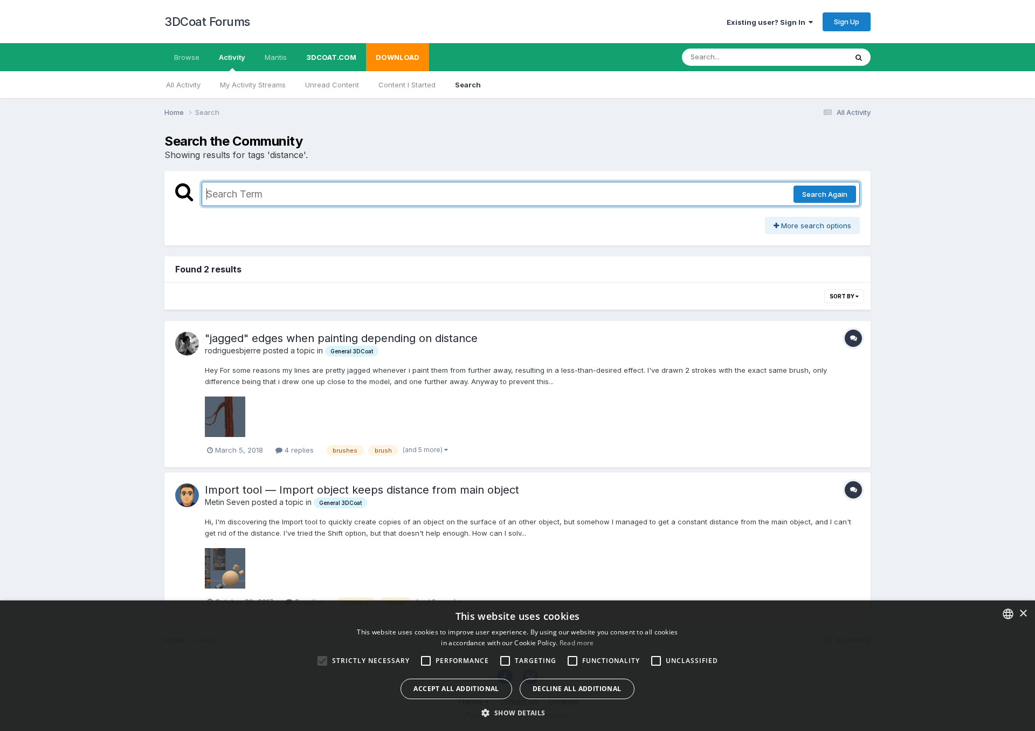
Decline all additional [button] (577, 688)
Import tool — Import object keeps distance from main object (362, 489)
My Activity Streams (253, 84)
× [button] (1023, 614)
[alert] (517, 665)
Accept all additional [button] (456, 688)
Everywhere (813, 57)
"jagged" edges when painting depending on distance (341, 338)
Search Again (824, 194)
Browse (186, 57)
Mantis (276, 57)
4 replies (298, 450)
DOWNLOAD (397, 57)
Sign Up (846, 21)
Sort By (842, 296)
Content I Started (407, 84)
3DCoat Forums (207, 22)
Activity (232, 57)
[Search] (859, 57)
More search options (815, 225)
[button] (517, 712)
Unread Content (332, 84)
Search (468, 84)
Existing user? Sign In (768, 22)
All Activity (183, 84)
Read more (577, 642)
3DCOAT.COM (331, 57)
